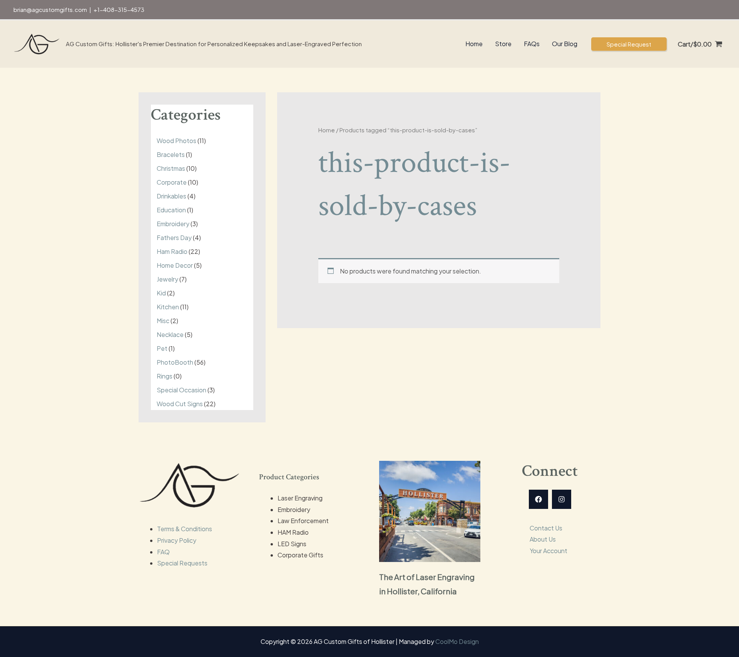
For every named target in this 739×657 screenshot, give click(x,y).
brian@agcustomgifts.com (50, 9)
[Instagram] (561, 499)
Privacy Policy (176, 540)
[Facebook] (538, 499)
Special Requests (182, 563)
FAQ (163, 552)
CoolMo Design (457, 641)
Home (326, 130)
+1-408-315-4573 (119, 9)
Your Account (548, 551)
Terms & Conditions (184, 529)
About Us (543, 539)
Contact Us (546, 528)
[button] (629, 44)
